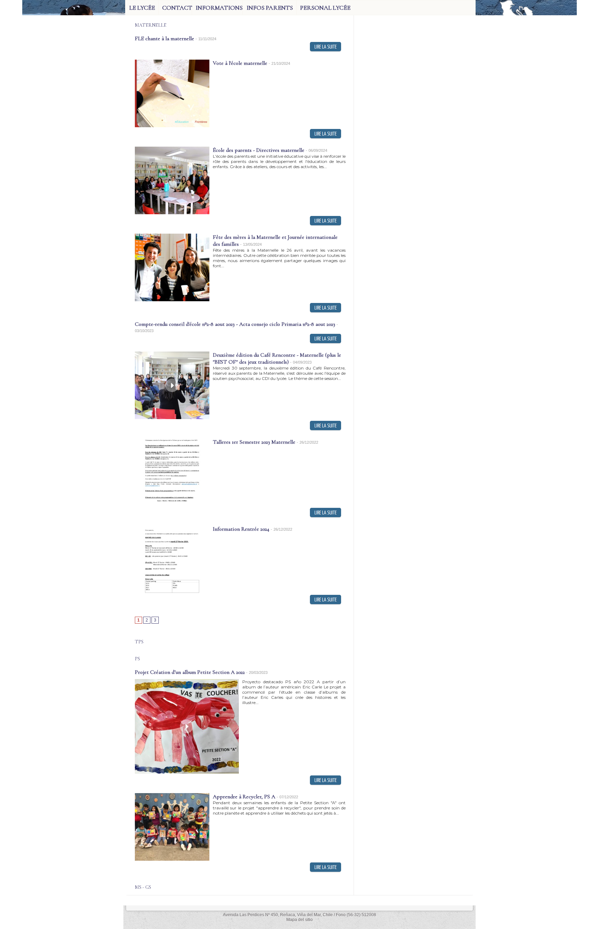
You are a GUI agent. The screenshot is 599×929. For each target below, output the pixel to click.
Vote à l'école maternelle (240, 63)
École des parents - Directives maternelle (258, 150)
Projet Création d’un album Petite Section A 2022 (190, 672)
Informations (219, 7)
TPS (139, 642)
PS (137, 659)
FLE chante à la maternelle (164, 38)
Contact (177, 7)
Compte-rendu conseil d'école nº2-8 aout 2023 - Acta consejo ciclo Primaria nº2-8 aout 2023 (235, 324)
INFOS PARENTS (269, 7)
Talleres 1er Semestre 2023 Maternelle (254, 442)
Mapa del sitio (299, 919)
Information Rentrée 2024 (241, 529)
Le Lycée (142, 7)
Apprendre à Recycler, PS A (244, 796)
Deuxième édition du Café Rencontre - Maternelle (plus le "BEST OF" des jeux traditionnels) (277, 358)
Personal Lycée (325, 7)
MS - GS (143, 887)
